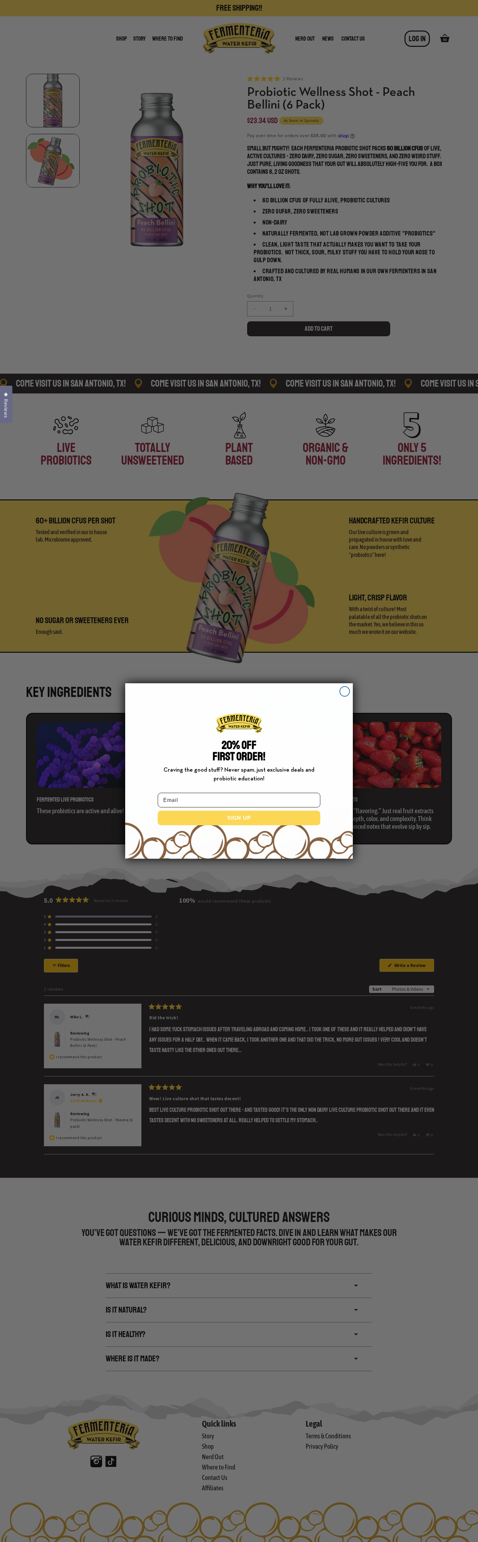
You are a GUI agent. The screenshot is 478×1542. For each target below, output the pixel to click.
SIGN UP (239, 818)
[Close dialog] (345, 691)
